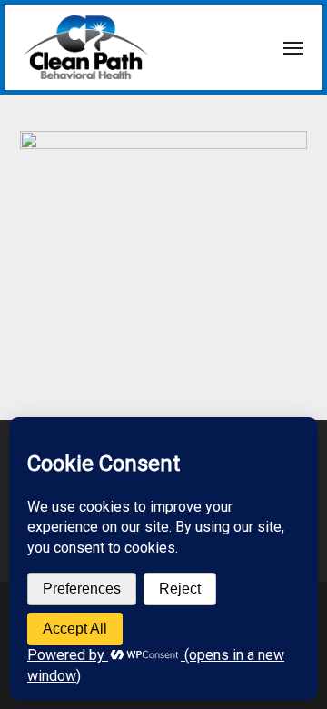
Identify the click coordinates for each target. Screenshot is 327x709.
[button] (293, 47)
